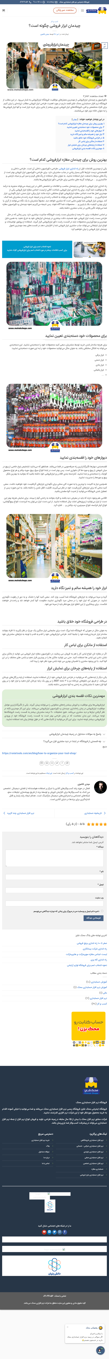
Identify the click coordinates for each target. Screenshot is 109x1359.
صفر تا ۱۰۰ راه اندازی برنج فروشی (92, 943)
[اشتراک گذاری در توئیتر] (57, 763)
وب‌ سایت (99, 898)
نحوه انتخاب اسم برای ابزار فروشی (37, 247)
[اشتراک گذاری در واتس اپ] (67, 763)
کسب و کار (54, 21)
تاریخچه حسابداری (93, 813)
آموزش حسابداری (99, 982)
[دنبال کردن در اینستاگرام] (59, 1232)
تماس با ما (46, 1163)
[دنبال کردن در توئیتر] (54, 1232)
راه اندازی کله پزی (99, 960)
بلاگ (48, 1146)
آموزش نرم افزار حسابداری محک (92, 987)
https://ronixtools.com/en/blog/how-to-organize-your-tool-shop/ (39, 753)
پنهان (75, 119)
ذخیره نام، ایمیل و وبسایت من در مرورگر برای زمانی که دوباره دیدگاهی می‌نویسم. (66, 911)
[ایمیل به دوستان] (52, 763)
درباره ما (47, 1157)
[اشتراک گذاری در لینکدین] (41, 763)
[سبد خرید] (3, 10)
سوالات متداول (44, 1151)
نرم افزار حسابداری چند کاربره (20, 813)
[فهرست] (82, 10)
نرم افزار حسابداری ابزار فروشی (91, 1175)
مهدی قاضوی (44, 34)
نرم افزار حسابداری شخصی (93, 1163)
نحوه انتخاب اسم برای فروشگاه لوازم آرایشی (87, 965)
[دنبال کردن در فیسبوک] (64, 1232)
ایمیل (100, 884)
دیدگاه (100, 847)
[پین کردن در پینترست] (46, 763)
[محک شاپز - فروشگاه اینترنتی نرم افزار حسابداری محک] (96, 10)
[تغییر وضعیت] (104, 735)
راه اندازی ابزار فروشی (69, 169)
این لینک (49, 773)
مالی (105, 993)
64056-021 (48, 1296)
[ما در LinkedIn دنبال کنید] (49, 1232)
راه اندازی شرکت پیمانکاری (95, 949)
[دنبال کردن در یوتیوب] (44, 1232)
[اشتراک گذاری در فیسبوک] (62, 763)
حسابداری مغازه (97, 1169)
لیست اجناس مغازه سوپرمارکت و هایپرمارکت (86, 954)
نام (101, 871)
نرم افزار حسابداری (98, 998)
